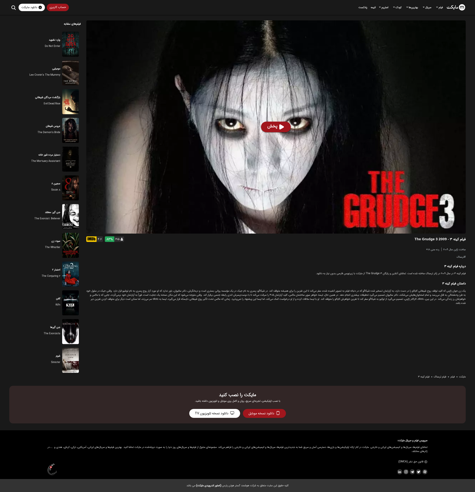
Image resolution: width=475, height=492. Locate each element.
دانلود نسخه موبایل (261, 413)
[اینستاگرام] (406, 471)
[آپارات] (425, 471)
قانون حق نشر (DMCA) (410, 462)
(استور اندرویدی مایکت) (208, 485)
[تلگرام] (412, 471)
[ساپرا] (52, 470)
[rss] (399, 471)
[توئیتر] (418, 471)
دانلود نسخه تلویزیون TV (211, 413)
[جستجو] (13, 7)
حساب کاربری (58, 7)
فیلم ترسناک (440, 377)
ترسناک (460, 257)
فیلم (453, 377)
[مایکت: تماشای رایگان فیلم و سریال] (456, 7)
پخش (272, 126)
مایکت (462, 377)
